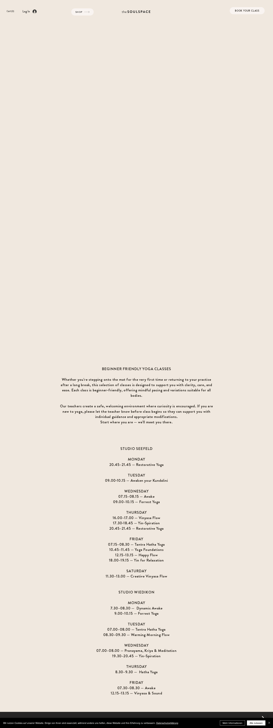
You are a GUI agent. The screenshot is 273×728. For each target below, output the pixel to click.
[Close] (269, 722)
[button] (13, 11)
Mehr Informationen (232, 723)
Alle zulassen (256, 723)
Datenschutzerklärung (167, 723)
